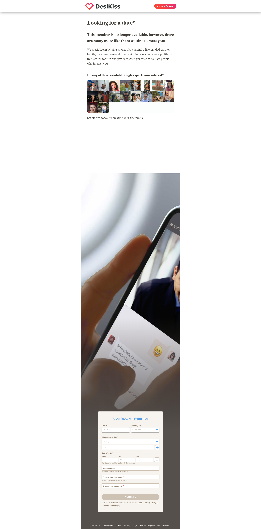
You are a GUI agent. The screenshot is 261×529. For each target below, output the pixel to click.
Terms (118, 525)
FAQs (134, 525)
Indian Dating (163, 525)
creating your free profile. (128, 118)
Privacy (127, 525)
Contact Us (108, 525)
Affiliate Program (147, 525)
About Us (96, 525)
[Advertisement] (130, 148)
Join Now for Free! (165, 6)
